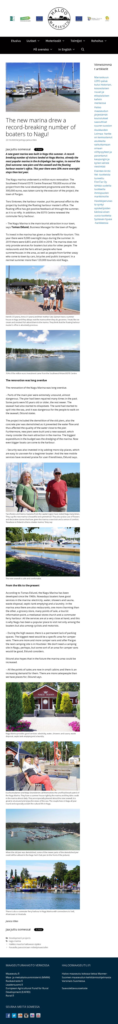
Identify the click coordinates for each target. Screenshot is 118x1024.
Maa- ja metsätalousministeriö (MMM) (28, 977)
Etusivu (16, 41)
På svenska (41, 49)
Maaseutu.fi (12, 973)
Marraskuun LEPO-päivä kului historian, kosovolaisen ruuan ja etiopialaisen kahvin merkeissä (103, 90)
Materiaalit (53, 41)
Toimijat (76, 41)
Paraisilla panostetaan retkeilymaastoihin (28, 947)
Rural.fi (10, 995)
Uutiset (31, 41)
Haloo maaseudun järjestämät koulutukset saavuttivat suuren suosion (103, 116)
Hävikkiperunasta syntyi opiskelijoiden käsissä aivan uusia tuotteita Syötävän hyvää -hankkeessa (103, 211)
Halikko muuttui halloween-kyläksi (25, 944)
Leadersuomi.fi (14, 984)
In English (64, 49)
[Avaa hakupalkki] (82, 49)
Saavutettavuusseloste (74, 988)
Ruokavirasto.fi (14, 981)
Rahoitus (97, 41)
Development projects (20, 938)
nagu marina (15, 941)
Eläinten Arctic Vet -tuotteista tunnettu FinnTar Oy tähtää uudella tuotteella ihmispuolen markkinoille (102, 183)
